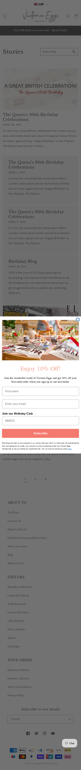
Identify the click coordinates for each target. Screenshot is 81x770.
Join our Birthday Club (17, 413)
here (69, 449)
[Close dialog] (77, 319)
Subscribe (41, 433)
